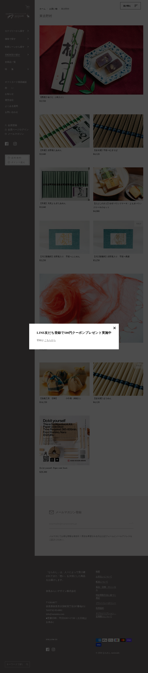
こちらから (50, 340)
